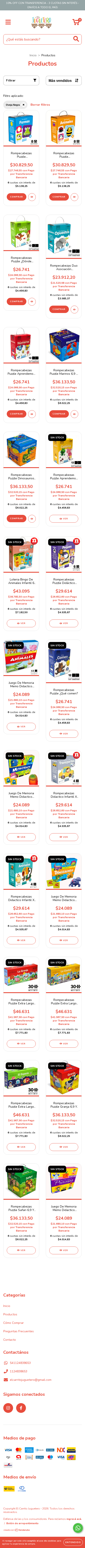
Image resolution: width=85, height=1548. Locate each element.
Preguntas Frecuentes (18, 1331)
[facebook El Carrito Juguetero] (21, 1408)
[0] (76, 23)
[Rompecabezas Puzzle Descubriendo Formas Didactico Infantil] (32, 197)
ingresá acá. (74, 1519)
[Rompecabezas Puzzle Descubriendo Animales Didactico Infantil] (74, 197)
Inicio (33, 55)
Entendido (73, 1542)
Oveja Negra (13, 105)
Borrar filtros (40, 105)
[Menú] (8, 22)
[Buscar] (76, 39)
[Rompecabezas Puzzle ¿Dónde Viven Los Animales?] (32, 302)
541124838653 (20, 1363)
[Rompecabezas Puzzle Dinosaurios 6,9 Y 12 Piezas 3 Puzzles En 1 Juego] (32, 519)
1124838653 (18, 1371)
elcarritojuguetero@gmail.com (30, 1380)
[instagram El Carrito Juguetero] (8, 1408)
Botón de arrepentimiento (22, 1523)
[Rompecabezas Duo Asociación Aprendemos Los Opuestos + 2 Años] (74, 309)
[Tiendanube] (17, 1530)
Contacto (9, 1340)
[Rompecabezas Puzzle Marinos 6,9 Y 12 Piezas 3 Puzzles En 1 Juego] (74, 414)
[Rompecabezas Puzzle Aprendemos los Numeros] (32, 414)
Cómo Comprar (13, 1323)
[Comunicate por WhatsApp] (78, 1528)
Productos (10, 1314)
